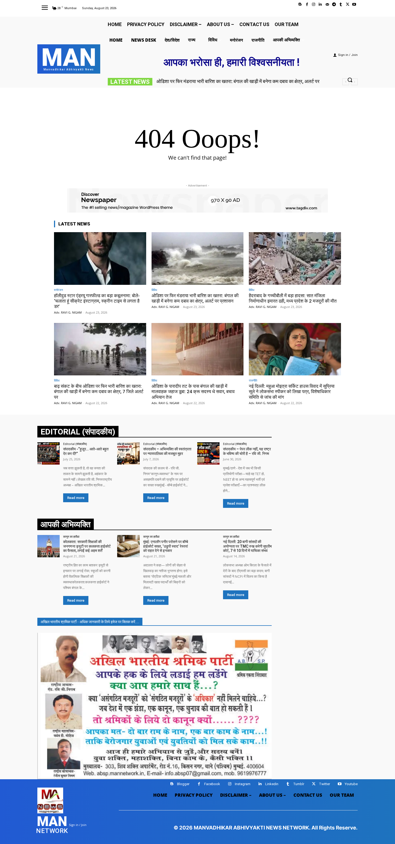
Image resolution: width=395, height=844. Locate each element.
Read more (75, 498)
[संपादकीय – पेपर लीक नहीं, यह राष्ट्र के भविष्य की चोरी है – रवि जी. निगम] (208, 453)
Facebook (212, 784)
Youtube (351, 784)
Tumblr (298, 784)
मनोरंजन (58, 289)
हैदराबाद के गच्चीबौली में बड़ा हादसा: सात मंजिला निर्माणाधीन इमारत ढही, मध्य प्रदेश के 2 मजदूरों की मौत (293, 298)
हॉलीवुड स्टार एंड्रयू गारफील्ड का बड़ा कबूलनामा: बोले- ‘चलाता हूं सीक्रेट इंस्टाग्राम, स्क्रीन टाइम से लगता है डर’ (97, 301)
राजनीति (253, 380)
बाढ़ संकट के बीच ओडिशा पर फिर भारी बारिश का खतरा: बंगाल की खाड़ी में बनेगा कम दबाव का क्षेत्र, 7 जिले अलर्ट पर (98, 391)
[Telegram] (334, 4)
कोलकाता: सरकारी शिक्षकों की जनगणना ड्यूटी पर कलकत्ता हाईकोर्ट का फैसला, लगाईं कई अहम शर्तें (87, 546)
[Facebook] (307, 4)
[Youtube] (354, 4)
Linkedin (271, 784)
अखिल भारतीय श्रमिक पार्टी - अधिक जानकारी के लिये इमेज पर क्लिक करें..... (90, 622)
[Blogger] (300, 4)
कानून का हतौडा (71, 536)
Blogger (183, 784)
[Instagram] (313, 4)
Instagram (242, 784)
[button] (350, 80)
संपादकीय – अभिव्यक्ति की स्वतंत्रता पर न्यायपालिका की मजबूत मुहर (167, 451)
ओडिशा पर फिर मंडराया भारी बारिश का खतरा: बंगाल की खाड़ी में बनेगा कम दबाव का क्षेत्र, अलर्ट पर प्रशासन (195, 298)
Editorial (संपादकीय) (75, 443)
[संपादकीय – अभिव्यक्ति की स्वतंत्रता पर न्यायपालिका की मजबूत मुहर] (128, 453)
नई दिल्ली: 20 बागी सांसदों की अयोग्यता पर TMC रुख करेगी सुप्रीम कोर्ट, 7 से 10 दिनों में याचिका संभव (247, 546)
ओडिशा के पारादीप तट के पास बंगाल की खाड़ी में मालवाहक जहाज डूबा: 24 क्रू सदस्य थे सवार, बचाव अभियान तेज (193, 391)
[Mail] (327, 4)
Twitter (324, 784)
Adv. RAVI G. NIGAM (68, 312)
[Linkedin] (320, 4)
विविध (154, 289)
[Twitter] (347, 4)
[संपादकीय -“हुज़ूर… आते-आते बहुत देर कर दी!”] (48, 453)
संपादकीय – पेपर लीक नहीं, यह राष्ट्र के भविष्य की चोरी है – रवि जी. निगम (247, 451)
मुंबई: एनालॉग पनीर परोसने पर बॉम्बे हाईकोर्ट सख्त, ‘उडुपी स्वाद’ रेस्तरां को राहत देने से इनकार (165, 546)
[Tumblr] (340, 4)
